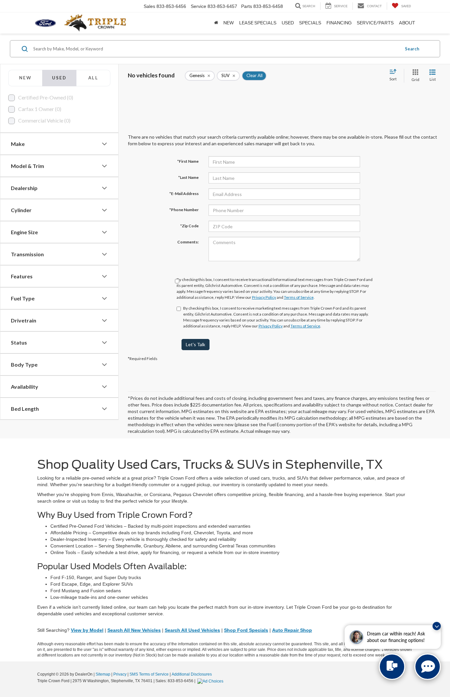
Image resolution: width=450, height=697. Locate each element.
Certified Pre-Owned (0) (45, 97)
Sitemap (103, 674)
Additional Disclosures (192, 674)
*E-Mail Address (184, 193)
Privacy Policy (264, 297)
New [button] (228, 22)
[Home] (216, 23)
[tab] (25, 78)
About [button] (407, 22)
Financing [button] (339, 22)
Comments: (188, 241)
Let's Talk (195, 344)
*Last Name (188, 177)
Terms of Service (299, 297)
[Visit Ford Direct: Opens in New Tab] (211, 681)
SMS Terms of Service (149, 674)
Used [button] (288, 22)
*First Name (188, 161)
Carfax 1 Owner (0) (39, 109)
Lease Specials (257, 22)
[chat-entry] (392, 667)
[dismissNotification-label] (437, 626)
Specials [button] (310, 22)
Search (412, 48)
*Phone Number (184, 209)
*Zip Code (189, 225)
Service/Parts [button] (375, 22)
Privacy (120, 674)
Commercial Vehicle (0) (44, 120)
